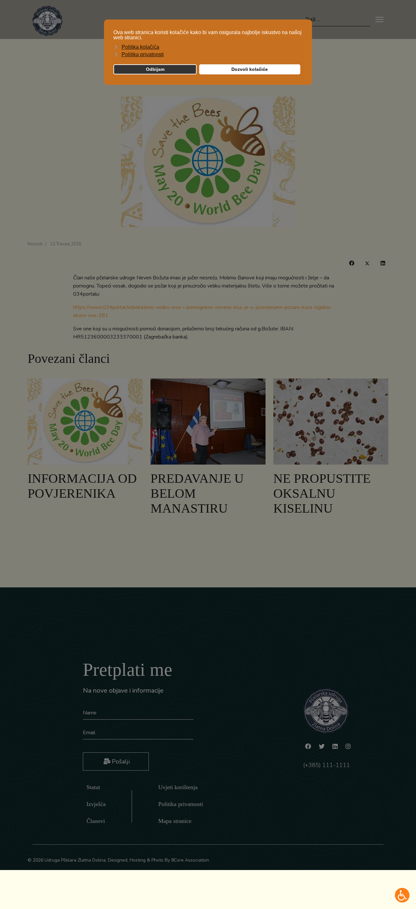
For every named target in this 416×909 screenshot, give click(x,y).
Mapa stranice (174, 821)
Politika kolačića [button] (140, 47)
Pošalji (120, 761)
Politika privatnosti (180, 804)
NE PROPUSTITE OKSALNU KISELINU (321, 493)
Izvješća (96, 804)
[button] (402, 895)
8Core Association (190, 860)
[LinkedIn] (382, 263)
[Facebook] (351, 263)
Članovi (95, 821)
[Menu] (379, 19)
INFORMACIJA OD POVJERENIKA (82, 486)
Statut (93, 787)
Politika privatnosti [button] (143, 54)
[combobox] (338, 19)
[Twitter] (367, 263)
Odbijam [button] (155, 69)
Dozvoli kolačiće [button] (249, 69)
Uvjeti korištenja (178, 787)
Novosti (35, 244)
